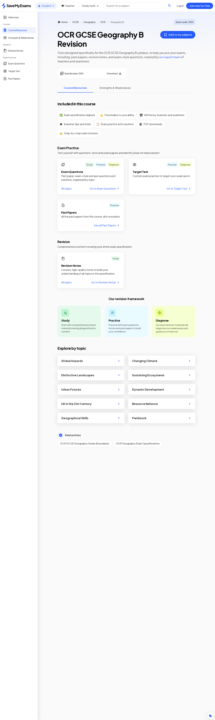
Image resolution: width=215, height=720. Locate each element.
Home (64, 22)
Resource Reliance (145, 404)
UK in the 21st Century (76, 404)
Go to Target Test (177, 188)
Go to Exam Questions (103, 188)
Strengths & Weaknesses (115, 87)
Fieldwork (139, 418)
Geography (90, 22)
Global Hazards (72, 361)
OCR (102, 22)
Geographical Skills (74, 418)
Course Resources (75, 87)
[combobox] (138, 6)
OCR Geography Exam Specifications (138, 443)
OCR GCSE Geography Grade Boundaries (84, 443)
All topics (66, 188)
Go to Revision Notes (103, 282)
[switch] (210, 715)
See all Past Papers (105, 225)
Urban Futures (71, 389)
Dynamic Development (148, 389)
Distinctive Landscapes (77, 375)
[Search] (169, 5)
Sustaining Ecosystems (148, 375)
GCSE (75, 22)
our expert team (169, 57)
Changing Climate (144, 361)
